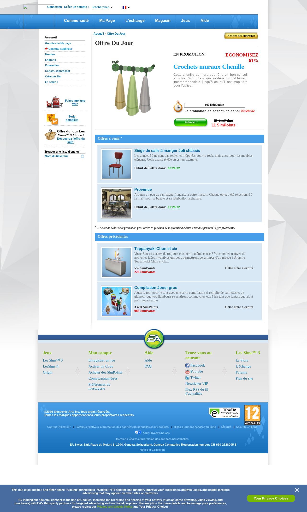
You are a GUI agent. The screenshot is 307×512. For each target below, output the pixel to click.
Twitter (195, 377)
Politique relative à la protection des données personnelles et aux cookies (122, 426)
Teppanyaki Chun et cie (155, 249)
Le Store (242, 360)
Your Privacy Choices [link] (156, 432)
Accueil (99, 33)
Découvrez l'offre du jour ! (71, 140)
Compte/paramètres (103, 378)
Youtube (196, 371)
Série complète (72, 118)
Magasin (163, 21)
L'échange (135, 21)
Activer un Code (101, 366)
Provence (143, 189)
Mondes (50, 54)
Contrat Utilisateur (59, 426)
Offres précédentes (113, 236)
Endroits (50, 59)
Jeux (185, 21)
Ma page (107, 21)
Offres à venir (110, 138)
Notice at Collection (152, 449)
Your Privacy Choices (271, 498)
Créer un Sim (53, 76)
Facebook (197, 365)
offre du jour (116, 33)
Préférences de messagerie (99, 386)
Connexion (54, 7)
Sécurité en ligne (246, 426)
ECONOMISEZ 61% (241, 57)
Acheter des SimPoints (105, 372)
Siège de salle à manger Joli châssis (167, 151)
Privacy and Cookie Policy (115, 506)
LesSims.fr (51, 366)
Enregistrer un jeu (102, 360)
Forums (241, 372)
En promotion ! (190, 54)
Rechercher (101, 7)
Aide (205, 21)
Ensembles (52, 65)
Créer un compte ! (76, 7)
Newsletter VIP (196, 383)
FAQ (148, 366)
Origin (48, 372)
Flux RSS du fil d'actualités (196, 391)
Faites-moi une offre (75, 102)
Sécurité (226, 426)
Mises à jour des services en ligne (195, 426)
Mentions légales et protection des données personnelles (152, 438)
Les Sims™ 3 (53, 360)
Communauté (76, 21)
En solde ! (51, 82)
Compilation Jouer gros (155, 288)
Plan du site (244, 378)
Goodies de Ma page (58, 43)
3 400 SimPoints (194, 307)
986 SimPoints (144, 311)
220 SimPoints (144, 272)
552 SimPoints (194, 268)
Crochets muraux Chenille (208, 66)
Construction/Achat (57, 70)
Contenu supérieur (60, 48)
